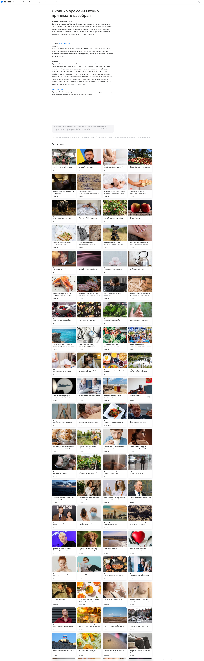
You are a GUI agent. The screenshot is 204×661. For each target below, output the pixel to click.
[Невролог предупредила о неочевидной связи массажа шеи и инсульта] (89, 415)
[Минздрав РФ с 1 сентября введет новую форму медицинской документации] (89, 390)
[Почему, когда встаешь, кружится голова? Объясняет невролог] (89, 262)
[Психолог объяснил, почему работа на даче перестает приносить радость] (89, 441)
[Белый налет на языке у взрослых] (64, 568)
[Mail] (2, 2)
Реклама (14, 659)
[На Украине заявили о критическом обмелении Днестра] (115, 543)
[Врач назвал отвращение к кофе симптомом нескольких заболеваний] (115, 441)
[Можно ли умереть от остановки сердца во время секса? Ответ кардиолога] (115, 186)
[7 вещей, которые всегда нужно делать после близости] (89, 364)
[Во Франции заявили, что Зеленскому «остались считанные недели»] (89, 160)
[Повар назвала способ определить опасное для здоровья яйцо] (140, 186)
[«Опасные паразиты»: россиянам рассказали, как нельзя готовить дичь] (89, 288)
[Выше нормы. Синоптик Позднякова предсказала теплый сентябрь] (140, 339)
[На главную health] (9, 2)
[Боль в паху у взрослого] (89, 568)
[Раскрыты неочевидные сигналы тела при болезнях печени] (115, 160)
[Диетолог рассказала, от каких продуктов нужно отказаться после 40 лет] (115, 568)
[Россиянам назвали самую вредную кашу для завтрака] (64, 313)
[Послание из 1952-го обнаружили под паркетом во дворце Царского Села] (89, 186)
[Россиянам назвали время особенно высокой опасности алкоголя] (115, 390)
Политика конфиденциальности (193, 659)
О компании (7, 659)
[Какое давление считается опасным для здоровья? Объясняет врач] (89, 339)
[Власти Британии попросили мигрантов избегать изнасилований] (115, 517)
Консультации (55, 6)
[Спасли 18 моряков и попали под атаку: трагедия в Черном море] (64, 492)
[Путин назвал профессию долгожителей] (64, 262)
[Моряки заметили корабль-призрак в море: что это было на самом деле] (115, 619)
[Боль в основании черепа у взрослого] (115, 288)
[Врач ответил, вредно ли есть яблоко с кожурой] (140, 211)
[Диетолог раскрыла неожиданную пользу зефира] (115, 262)
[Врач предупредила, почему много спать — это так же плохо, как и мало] (89, 211)
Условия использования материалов (152, 659)
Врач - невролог (64, 43)
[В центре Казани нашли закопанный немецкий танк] (89, 237)
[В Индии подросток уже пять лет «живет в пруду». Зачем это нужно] (140, 364)
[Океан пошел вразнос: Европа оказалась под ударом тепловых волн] (64, 339)
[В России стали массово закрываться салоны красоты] (64, 364)
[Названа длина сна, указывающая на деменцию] (64, 186)
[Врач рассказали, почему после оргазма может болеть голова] (140, 288)
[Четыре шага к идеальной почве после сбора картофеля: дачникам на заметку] (140, 517)
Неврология (64, 6)
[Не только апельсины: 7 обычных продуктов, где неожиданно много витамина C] (89, 594)
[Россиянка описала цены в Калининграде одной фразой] (140, 619)
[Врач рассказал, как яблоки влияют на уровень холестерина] (140, 160)
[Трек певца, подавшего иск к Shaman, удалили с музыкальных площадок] (64, 543)
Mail (3, 659)
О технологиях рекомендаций (178, 659)
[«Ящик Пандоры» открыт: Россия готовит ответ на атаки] (64, 645)
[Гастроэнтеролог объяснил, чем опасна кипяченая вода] (140, 262)
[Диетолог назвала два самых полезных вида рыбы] (64, 237)
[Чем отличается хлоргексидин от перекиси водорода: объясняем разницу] (115, 492)
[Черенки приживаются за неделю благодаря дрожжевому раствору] (89, 466)
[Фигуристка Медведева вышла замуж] (64, 517)
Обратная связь (166, 659)
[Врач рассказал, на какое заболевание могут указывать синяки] (64, 415)
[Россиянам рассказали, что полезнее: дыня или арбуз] (89, 645)
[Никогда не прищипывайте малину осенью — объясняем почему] (115, 211)
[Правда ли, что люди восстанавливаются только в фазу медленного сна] (64, 594)
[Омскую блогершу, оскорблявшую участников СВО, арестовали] (140, 390)
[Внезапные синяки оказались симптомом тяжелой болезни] (140, 237)
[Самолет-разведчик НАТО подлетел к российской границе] (64, 390)
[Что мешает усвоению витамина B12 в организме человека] (89, 313)
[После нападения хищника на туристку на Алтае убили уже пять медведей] (64, 211)
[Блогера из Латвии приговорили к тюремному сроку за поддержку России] (64, 466)
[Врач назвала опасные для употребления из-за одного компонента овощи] (115, 313)
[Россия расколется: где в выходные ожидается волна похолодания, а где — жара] (115, 237)
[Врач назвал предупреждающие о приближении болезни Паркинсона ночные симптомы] (140, 645)
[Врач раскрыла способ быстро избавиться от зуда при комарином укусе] (115, 645)
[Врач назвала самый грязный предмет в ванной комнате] (115, 466)
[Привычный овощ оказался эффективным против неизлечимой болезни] (115, 339)
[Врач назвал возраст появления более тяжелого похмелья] (140, 415)
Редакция (140, 659)
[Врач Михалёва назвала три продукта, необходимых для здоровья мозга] (64, 288)
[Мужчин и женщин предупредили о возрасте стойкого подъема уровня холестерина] (140, 568)
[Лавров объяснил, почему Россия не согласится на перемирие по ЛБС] (140, 492)
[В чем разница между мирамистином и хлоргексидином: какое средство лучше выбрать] (89, 517)
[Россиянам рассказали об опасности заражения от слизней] (89, 619)
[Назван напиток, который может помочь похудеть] (89, 492)
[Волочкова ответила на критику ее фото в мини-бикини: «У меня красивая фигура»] (64, 619)
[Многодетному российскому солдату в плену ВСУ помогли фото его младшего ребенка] (64, 160)
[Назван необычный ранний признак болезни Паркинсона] (140, 313)
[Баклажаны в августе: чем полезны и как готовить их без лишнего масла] (115, 415)
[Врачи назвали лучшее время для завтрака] (115, 364)
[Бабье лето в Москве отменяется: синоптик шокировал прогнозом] (140, 466)
